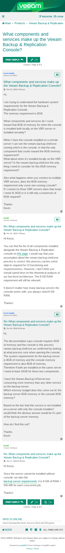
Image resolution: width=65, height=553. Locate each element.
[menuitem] (58, 16)
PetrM (6, 218)
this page (22, 253)
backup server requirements (20, 481)
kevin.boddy (9, 73)
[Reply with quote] (57, 74)
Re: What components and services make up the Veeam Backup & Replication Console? (32, 228)
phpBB (23, 545)
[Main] (32, 6)
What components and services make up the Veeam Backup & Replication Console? (32, 42)
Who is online (12, 519)
